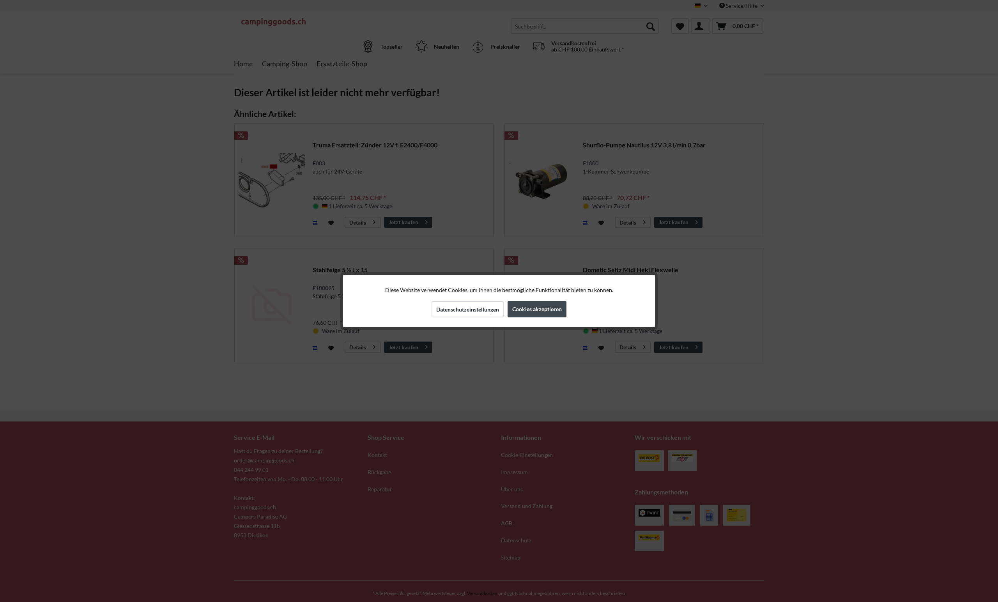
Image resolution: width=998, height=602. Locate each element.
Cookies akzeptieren (537, 309)
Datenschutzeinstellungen (467, 309)
